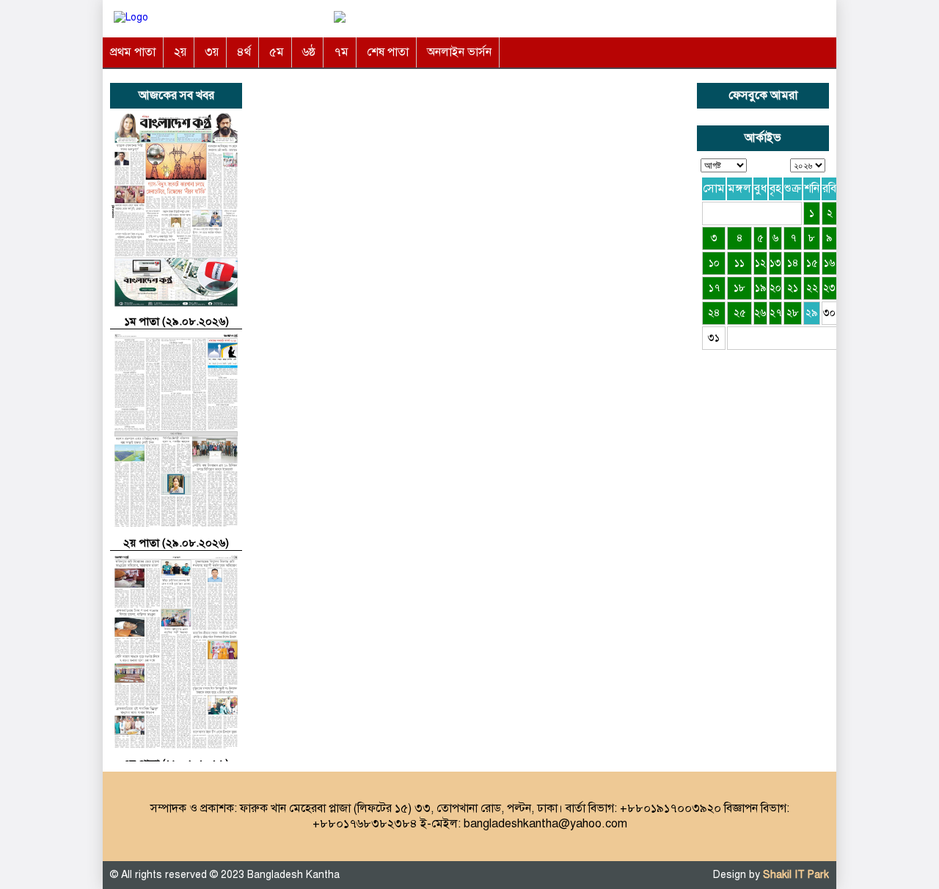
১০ (714, 263)
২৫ (740, 313)
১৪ (793, 263)
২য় (180, 52)
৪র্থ (244, 52)
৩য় (212, 52)
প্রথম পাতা (133, 52)
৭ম (341, 52)
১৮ (739, 288)
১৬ (830, 263)
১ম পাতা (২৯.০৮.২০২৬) (176, 321)
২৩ (829, 288)
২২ (812, 288)
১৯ (761, 288)
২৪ (714, 313)
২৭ (775, 313)
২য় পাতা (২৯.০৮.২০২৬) (176, 542)
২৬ (760, 313)
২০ (775, 288)
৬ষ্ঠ (308, 52)
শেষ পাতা (388, 52)
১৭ (714, 288)
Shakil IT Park (796, 874)
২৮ (792, 313)
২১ (792, 288)
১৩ (775, 263)
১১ (739, 263)
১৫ (812, 263)
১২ (760, 263)
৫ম (276, 52)
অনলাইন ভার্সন (459, 52)
